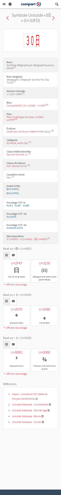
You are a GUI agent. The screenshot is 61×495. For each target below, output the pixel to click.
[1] (14, 67)
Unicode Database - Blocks (26, 416)
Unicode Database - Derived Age (29, 410)
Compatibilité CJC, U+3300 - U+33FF (26, 105)
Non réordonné (15, 166)
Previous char (7, 18)
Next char (53, 18)
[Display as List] (13, 255)
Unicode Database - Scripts (26, 422)
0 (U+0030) (26, 239)
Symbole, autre (15, 143)
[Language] (10, 4)
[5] (52, 130)
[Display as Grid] (6, 255)
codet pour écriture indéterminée (25, 131)
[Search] (57, 4)
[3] (23, 93)
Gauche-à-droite (15, 154)
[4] (47, 104)
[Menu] (4, 4)
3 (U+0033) (12, 239)
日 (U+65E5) (40, 239)
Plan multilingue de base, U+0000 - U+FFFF (26, 118)
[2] (14, 81)
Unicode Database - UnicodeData (30, 404)
